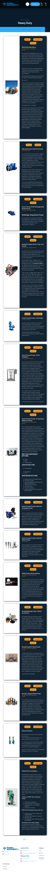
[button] (27, 4)
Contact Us (35, 4)
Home (24, 29)
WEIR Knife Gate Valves (29, 47)
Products (5, 868)
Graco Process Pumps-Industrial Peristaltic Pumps (32, 507)
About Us (41, 853)
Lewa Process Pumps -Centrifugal (32, 318)
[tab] (27, 39)
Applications (31, 29)
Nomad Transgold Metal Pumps (31, 693)
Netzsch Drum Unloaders (29, 771)
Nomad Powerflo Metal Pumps (31, 647)
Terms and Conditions (41, 858)
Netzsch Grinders (27, 731)
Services (5, 866)
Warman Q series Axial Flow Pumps (32, 149)
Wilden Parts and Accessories (31, 573)
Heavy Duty (39, 29)
